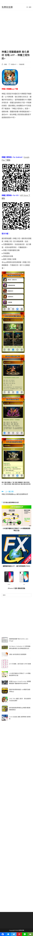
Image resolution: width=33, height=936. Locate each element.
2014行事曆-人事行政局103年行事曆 (20, 664)
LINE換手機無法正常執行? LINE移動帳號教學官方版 (16, 529)
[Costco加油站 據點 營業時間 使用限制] (5, 718)
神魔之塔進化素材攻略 (25, 484)
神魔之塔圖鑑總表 (19, 482)
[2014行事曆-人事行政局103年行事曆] (5, 663)
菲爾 (5, 64)
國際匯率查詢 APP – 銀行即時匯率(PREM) (16, 566)
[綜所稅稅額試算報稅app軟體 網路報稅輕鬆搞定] (5, 709)
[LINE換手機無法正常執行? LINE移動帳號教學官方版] (5, 674)
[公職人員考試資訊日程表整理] (5, 654)
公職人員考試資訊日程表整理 (17, 654)
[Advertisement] (16, 28)
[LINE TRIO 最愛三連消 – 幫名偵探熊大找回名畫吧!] (5, 699)
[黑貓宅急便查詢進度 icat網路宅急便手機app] (5, 690)
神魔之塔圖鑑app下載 (9, 482)
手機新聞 (21, 64)
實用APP (14, 64)
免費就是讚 (7, 7)
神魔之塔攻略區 (7, 484)
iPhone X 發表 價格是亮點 (16, 588)
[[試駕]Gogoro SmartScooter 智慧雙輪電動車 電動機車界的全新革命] (5, 682)
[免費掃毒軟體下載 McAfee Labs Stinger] (5, 639)
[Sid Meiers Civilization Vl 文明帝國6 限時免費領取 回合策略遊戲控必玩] (5, 647)
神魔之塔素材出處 (16, 484)
